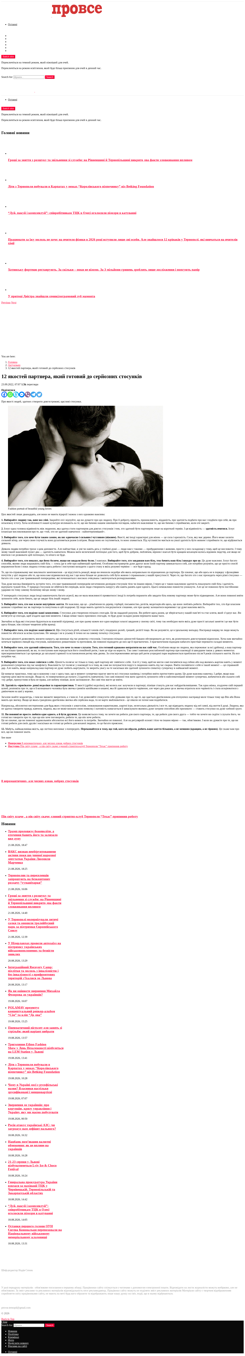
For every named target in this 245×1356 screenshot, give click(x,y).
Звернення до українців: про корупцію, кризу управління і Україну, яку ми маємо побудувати (33, 1108)
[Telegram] (33, 394)
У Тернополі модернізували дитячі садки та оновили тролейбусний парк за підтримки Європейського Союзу (33, 925)
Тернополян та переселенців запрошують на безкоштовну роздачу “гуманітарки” (29, 879)
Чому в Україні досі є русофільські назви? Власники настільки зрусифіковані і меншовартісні (33, 1088)
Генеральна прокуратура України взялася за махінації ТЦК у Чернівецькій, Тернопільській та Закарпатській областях (32, 1187)
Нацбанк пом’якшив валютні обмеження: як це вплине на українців (29, 1145)
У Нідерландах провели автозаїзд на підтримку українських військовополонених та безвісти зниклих (34, 948)
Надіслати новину (18, 47)
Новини (12, 35)
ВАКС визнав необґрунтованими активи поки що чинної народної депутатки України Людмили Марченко (32, 857)
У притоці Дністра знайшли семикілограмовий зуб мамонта (51, 296)
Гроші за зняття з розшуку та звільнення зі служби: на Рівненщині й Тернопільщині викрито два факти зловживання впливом (100, 160)
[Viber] (27, 394)
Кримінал (13, 41)
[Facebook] (4, 394)
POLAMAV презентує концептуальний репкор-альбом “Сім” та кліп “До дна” (31, 1011)
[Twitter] (39, 394)
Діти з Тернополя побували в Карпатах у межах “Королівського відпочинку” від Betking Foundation (81, 186)
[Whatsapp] (10, 394)
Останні (12, 24)
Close (4, 1322)
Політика (13, 38)
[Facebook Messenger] (22, 394)
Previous (5, 302)
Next (13, 302)
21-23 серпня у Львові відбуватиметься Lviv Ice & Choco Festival (32, 1165)
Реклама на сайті (17, 50)
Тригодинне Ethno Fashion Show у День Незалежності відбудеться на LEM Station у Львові (36, 1048)
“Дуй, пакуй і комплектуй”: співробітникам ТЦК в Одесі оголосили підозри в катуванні (72, 213)
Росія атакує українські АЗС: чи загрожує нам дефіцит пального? (32, 1126)
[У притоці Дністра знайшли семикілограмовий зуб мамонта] (126, 283)
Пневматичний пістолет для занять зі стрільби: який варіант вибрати (35, 1029)
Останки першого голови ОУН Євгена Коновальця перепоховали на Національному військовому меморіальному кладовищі (35, 1231)
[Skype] (16, 394)
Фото (11, 44)
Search (49, 77)
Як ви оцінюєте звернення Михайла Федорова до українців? (34, 992)
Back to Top (7, 1319)
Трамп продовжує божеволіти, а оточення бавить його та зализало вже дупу (33, 834)
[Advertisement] (122, 329)
